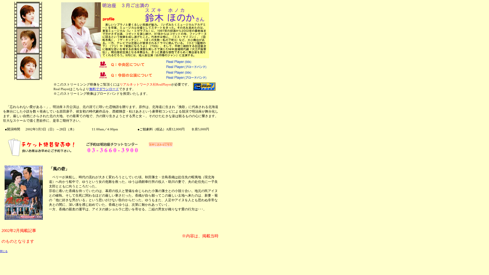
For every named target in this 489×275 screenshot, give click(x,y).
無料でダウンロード (104, 89)
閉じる (4, 251)
